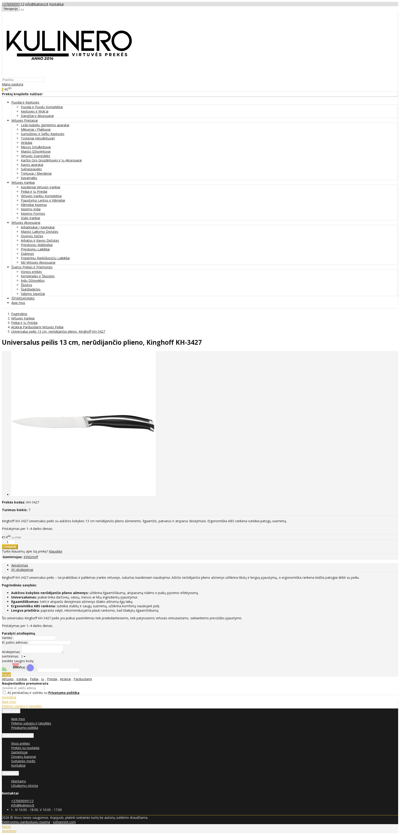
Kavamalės (29, 178)
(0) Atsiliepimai (22, 569)
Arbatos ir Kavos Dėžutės (40, 240)
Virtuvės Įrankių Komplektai (41, 196)
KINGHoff (31, 557)
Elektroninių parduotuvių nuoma (26, 822)
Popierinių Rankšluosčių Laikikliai (45, 258)
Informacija (11, 711)
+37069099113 (13, 4)
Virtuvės (8, 679)
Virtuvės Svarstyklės (35, 156)
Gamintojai (19, 752)
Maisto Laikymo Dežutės (39, 231)
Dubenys (27, 253)
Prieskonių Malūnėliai (37, 245)
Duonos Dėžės (32, 236)
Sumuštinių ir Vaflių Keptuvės (42, 134)
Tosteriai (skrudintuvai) (38, 138)
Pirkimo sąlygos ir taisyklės (22, 706)
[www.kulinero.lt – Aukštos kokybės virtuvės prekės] (68, 75)
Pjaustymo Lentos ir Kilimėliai (43, 200)
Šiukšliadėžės (31, 289)
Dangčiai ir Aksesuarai (37, 116)
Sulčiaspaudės (31, 169)
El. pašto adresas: (15, 642)
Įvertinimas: (10, 656)
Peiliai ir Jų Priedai (34, 191)
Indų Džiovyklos (33, 280)
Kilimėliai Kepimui (34, 204)
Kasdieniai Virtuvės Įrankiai (40, 187)
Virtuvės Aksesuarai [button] (25, 222)
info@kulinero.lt (36, 4)
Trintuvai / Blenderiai (36, 173)
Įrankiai (21, 679)
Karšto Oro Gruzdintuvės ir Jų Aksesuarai (51, 160)
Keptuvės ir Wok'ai (34, 111)
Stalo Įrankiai (30, 218)
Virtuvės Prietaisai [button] (24, 120)
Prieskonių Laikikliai (35, 249)
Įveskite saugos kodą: (18, 661)
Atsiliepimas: (11, 652)
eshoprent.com (64, 822)
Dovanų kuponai (23, 756)
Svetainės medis (23, 761)
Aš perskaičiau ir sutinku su (43, 692)
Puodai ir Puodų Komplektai (42, 107)
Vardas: (7, 638)
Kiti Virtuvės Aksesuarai (38, 262)
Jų (42, 679)
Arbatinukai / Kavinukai (38, 227)
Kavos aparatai (32, 164)
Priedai (52, 679)
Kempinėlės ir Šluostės (38, 276)
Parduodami (83, 679)
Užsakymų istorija (24, 785)
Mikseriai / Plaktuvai (35, 129)
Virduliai (26, 142)
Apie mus (18, 302)
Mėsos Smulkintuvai (36, 147)
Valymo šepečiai (33, 293)
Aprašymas (19, 565)
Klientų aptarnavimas (18, 735)
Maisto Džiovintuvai (35, 151)
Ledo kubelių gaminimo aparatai (45, 125)
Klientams (10, 773)
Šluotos (26, 285)
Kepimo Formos (33, 213)
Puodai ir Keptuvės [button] (25, 102)
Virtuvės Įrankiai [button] (23, 182)
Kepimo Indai (31, 209)
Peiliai (34, 679)
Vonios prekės (31, 271)
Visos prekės (20, 743)
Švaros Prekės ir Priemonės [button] (32, 267)
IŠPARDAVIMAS (23, 298)
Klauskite (55, 551)
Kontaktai (56, 4)
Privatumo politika (24, 727)
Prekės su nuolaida (25, 748)
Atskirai (65, 679)
